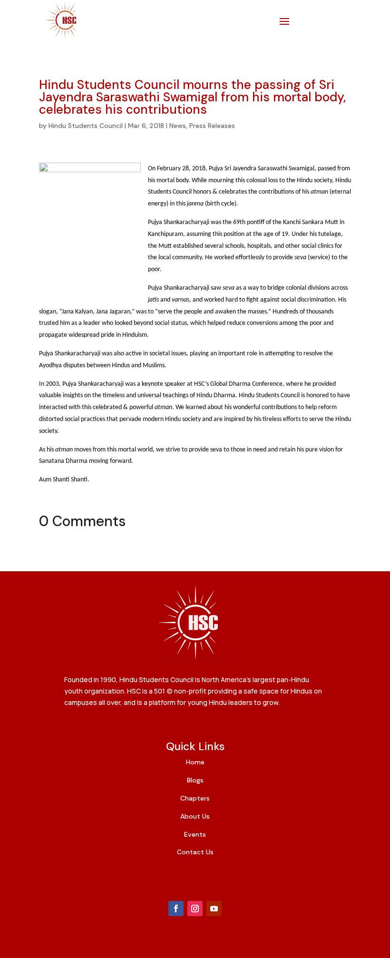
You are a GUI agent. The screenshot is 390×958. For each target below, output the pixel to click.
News (177, 125)
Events (195, 834)
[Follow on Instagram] (195, 908)
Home (195, 762)
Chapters (195, 798)
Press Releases (212, 125)
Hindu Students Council (86, 125)
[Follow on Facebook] (176, 908)
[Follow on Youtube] (214, 908)
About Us (195, 816)
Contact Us (195, 852)
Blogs (195, 780)
